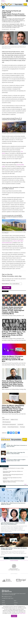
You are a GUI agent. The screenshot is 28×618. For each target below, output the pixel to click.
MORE (25, 484)
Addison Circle (14, 419)
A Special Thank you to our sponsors (15, 558)
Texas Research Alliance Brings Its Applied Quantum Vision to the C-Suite (13, 475)
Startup (15, 604)
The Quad (22, 426)
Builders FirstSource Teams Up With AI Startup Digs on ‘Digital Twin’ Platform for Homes (13, 481)
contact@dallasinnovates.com (7, 596)
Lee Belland (20, 424)
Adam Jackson (6, 419)
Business (3, 600)
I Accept (14, 616)
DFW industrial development (9, 424)
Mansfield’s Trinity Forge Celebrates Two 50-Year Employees (12, 478)
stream (4, 426)
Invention (16, 602)
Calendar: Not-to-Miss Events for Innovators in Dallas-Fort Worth (13, 469)
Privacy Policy (22, 613)
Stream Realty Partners (13, 426)
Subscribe (6, 287)
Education (4, 604)
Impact (15, 600)
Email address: (6, 283)
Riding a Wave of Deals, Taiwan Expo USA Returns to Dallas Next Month (13, 472)
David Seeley (6, 29)
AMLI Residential (6, 422)
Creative (3, 602)
